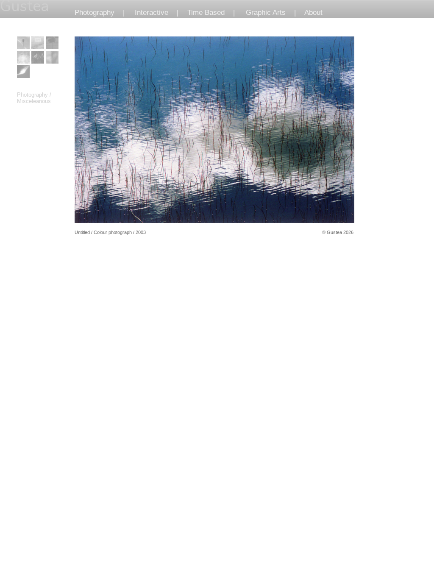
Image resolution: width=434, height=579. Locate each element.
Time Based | (211, 12)
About (313, 12)
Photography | (100, 12)
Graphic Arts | (271, 12)
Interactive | (156, 12)
